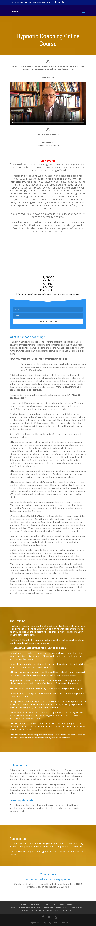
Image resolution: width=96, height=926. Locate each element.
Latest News (61, 907)
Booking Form (76, 907)
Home (23, 904)
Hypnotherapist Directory (47, 910)
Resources (48, 907)
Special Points (36, 904)
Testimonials (27, 910)
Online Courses (65, 904)
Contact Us (66, 910)
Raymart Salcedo (60, 922)
